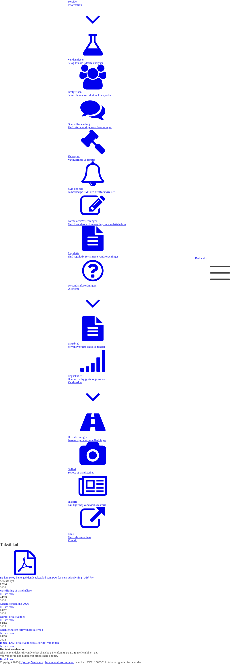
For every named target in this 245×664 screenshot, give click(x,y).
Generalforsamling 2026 (14, 603)
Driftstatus (201, 258)
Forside (72, 1)
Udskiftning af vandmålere (16, 590)
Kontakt (72, 540)
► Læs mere (7, 594)
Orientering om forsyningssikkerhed (21, 629)
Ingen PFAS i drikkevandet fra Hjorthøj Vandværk (29, 642)
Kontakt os (6, 659)
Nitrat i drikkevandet (12, 616)
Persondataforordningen (59, 662)
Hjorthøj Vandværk (31, 662)
